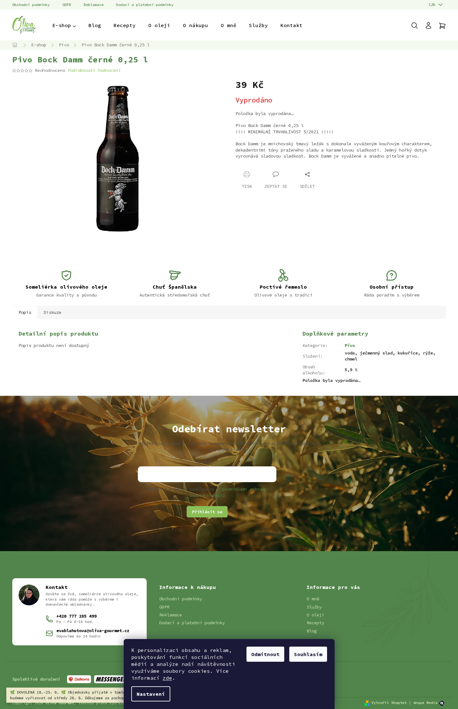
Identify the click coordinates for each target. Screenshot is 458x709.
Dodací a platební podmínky (144, 4)
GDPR (66, 4)
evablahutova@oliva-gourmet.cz (92, 630)
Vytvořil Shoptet (389, 702)
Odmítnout (265, 654)
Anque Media (425, 702)
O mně (313, 599)
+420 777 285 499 (76, 616)
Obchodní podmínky (31, 4)
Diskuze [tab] (52, 312)
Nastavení (151, 694)
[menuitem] (64, 25)
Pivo (350, 345)
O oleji (315, 615)
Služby (314, 607)
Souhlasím (308, 654)
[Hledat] (418, 25)
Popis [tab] (25, 312)
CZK (433, 4)
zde (167, 678)
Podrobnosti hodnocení (94, 70)
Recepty (315, 622)
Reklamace (94, 4)
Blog (312, 631)
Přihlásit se (207, 512)
